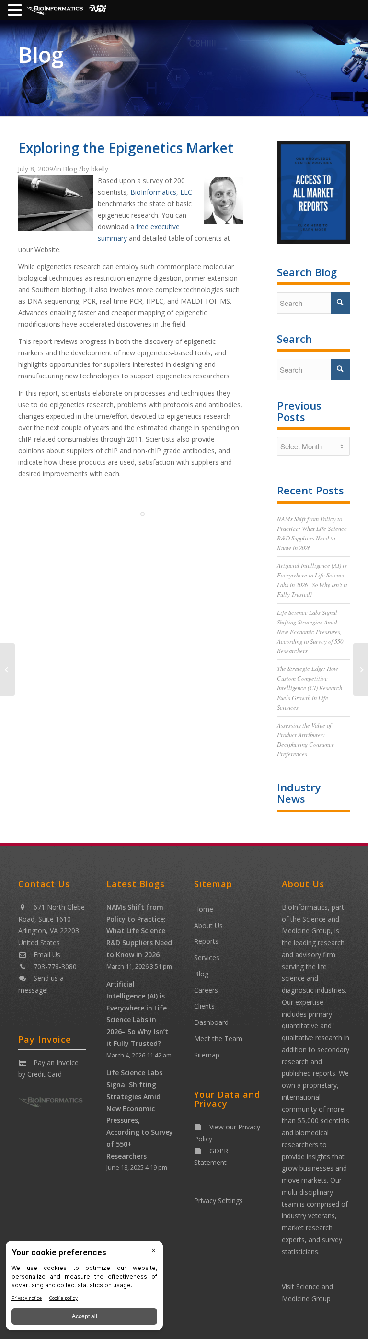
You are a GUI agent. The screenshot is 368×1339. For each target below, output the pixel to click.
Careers (206, 990)
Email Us (47, 954)
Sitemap (206, 1054)
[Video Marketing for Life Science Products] (360, 669)
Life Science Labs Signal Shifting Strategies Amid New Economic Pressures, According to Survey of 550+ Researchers (312, 631)
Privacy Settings (218, 1200)
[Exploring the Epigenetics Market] (55, 228)
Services (206, 957)
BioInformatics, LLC (161, 192)
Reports (206, 941)
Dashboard (211, 1022)
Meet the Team (218, 1038)
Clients (204, 1005)
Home (203, 909)
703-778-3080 (55, 966)
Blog (41, 54)
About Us (208, 925)
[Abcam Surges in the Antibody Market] (7, 669)
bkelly (99, 168)
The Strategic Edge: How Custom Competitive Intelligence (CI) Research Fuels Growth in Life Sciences (309, 687)
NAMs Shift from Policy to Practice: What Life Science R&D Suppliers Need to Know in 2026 (139, 931)
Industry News (299, 792)
